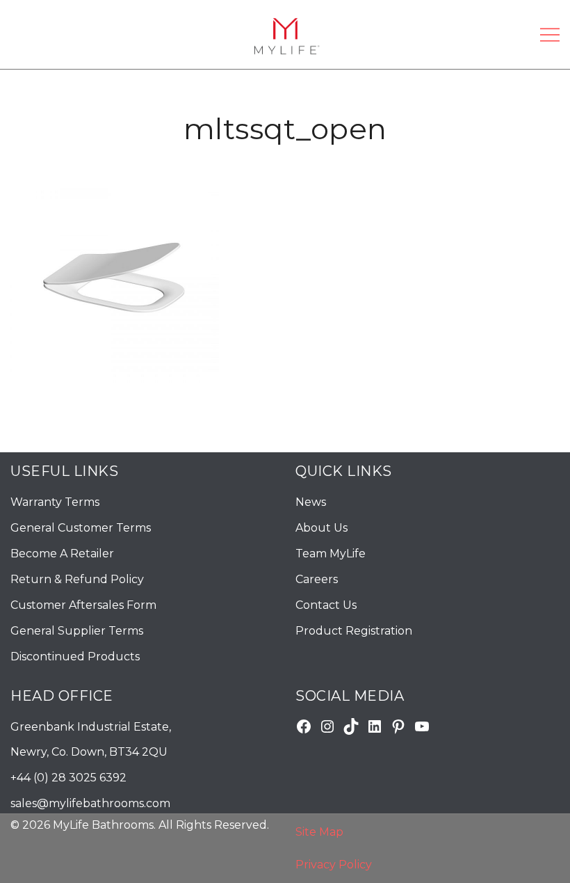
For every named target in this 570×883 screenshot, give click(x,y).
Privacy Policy (333, 864)
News (310, 502)
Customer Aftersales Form (83, 605)
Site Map (319, 831)
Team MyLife (330, 553)
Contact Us (326, 605)
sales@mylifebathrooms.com (90, 803)
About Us (321, 527)
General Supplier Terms (76, 630)
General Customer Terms (80, 527)
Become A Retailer (62, 553)
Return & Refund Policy (77, 579)
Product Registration (353, 630)
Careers (316, 579)
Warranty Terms (54, 502)
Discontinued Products (75, 656)
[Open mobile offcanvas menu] (550, 34)
